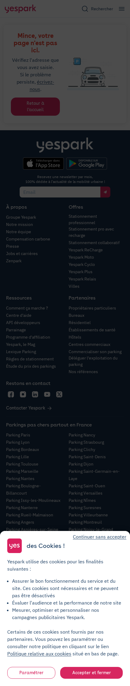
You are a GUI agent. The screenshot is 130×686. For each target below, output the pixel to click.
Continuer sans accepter (99, 537)
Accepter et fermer (91, 672)
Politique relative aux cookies (39, 654)
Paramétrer (31, 672)
